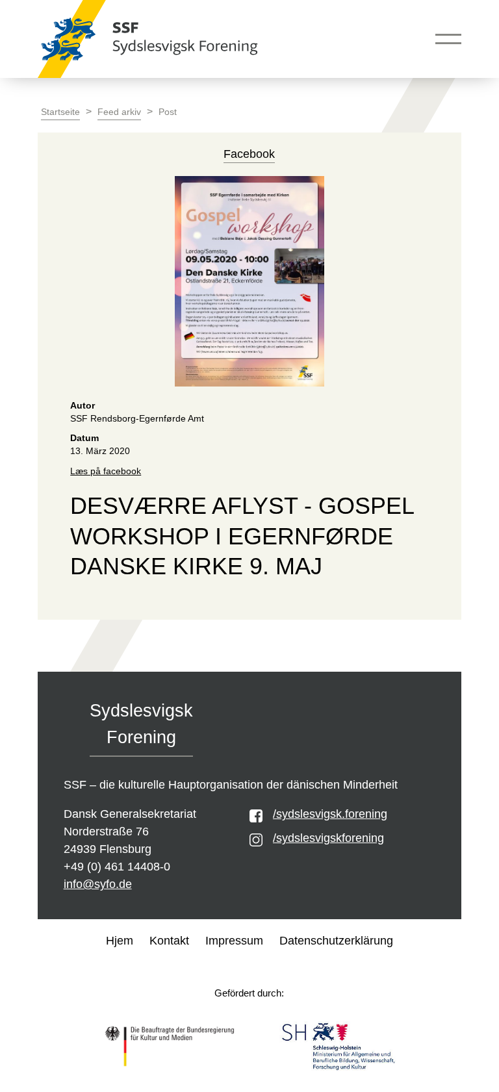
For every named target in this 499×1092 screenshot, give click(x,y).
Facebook (249, 153)
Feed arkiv (119, 112)
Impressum (234, 940)
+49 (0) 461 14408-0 (117, 866)
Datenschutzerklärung (336, 940)
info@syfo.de (98, 884)
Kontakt (169, 940)
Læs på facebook (105, 471)
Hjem (119, 940)
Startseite (60, 112)
